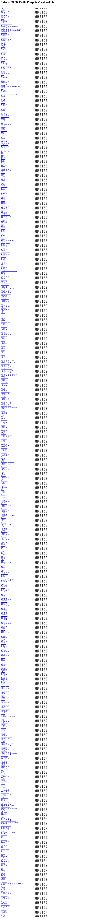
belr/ (2, 236)
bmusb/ (3, 555)
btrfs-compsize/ (6, 789)
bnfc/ (2, 560)
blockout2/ (4, 514)
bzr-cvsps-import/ (6, 893)
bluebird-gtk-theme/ (7, 527)
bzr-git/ (3, 899)
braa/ (2, 684)
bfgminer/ (4, 263)
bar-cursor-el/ (5, 90)
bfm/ (2, 264)
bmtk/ (2, 553)
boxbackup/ (4, 661)
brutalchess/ (5, 749)
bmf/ (2, 548)
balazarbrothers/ (6, 53)
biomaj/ (3, 395)
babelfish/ (4, 14)
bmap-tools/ (4, 547)
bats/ (2, 142)
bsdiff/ (3, 765)
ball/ (2, 58)
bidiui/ (3, 311)
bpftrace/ (4, 674)
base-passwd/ (5, 117)
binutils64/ (4, 378)
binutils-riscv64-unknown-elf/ (10, 374)
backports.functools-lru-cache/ (11, 29)
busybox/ (3, 857)
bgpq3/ (3, 273)
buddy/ (3, 803)
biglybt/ (3, 320)
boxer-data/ (4, 664)
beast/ (3, 211)
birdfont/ (4, 420)
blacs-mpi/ (4, 465)
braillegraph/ (5, 689)
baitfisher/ (4, 48)
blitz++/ (3, 497)
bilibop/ (3, 324)
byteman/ (3, 884)
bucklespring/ (5, 801)
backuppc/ (4, 38)
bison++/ (3, 426)
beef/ (2, 224)
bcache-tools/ (5, 169)
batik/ (3, 138)
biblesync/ (4, 295)
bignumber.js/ (5, 322)
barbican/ (4, 92)
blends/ (3, 483)
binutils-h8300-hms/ (7, 367)
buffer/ (3, 809)
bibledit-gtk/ (5, 291)
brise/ (3, 725)
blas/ (2, 473)
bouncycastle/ (5, 655)
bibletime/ (4, 296)
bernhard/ (4, 248)
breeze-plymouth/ (6, 706)
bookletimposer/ (6, 599)
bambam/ (3, 71)
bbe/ (2, 156)
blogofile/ (4, 519)
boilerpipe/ (4, 575)
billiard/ (4, 327)
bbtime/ (3, 166)
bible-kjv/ (4, 286)
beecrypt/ (4, 222)
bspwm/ (3, 775)
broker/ (3, 740)
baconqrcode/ (5, 42)
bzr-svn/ (3, 910)
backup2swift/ (5, 34)
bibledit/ (4, 287)
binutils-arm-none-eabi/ (8, 362)
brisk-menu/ (4, 726)
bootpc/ (3, 631)
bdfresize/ (4, 193)
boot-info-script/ (6, 623)
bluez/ (3, 538)
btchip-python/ (5, 781)
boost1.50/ (4, 608)
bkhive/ (3, 458)
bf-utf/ (3, 260)
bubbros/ (3, 799)
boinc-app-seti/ (6, 580)
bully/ (3, 836)
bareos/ (3, 100)
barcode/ (3, 96)
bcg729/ (3, 179)
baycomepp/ (4, 148)
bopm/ (2, 633)
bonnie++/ (4, 593)
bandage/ (3, 78)
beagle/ (3, 199)
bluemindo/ (4, 532)
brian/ (3, 714)
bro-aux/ (3, 733)
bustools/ (4, 856)
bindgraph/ (4, 343)
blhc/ (2, 490)
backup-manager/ (6, 31)
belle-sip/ (4, 235)
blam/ (2, 472)
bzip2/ (3, 889)
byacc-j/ (3, 877)
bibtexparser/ (5, 301)
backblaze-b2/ (5, 20)
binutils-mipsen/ (6, 371)
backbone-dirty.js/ (7, 22)
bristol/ (3, 728)
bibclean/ (4, 280)
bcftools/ (4, 178)
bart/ (2, 112)
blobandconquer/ (6, 505)
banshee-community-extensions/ (10, 86)
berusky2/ (4, 253)
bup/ (2, 847)
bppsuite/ (4, 679)
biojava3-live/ (5, 393)
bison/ (3, 425)
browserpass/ (5, 747)
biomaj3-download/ (6, 402)
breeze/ (3, 701)
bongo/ (3, 591)
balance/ (3, 49)
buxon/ (3, 863)
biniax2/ (3, 348)
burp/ (2, 851)
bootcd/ (3, 625)
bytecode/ (4, 882)
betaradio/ (4, 258)
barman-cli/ (4, 104)
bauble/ (3, 147)
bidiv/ (3, 313)
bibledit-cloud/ (6, 290)
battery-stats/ (5, 143)
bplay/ (3, 675)
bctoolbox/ (4, 187)
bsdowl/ (3, 767)
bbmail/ (3, 159)
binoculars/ (4, 353)
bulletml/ (4, 835)
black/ (3, 459)
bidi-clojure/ (5, 309)
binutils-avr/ (5, 364)
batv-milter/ (5, 146)
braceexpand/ (5, 686)
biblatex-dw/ (5, 285)
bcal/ (2, 171)
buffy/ (3, 810)
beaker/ (3, 201)
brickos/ (3, 715)
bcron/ (3, 184)
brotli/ (3, 742)
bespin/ (3, 255)
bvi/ (2, 866)
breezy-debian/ (5, 709)
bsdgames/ (4, 763)
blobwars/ (4, 509)
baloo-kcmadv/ (5, 63)
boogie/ (3, 595)
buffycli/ (4, 812)
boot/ (2, 622)
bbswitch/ (4, 165)
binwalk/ (3, 379)
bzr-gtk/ (3, 902)
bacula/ (3, 43)
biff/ (2, 315)
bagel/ (3, 47)
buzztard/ (4, 864)
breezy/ (3, 707)
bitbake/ (3, 431)
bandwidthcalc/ (5, 81)
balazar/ (3, 50)
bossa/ (3, 642)
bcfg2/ (3, 176)
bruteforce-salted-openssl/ (9, 753)
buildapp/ (4, 823)
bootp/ (3, 630)
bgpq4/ (3, 274)
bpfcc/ (3, 672)
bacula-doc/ (4, 44)
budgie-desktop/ (6, 804)
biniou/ (3, 350)
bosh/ (2, 640)
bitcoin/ (3, 432)
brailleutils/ (5, 691)
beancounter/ (5, 204)
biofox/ (3, 389)
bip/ (2, 416)
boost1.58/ (4, 613)
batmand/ (3, 140)
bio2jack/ (4, 385)
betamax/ (3, 257)
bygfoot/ (3, 878)
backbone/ (4, 21)
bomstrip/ (4, 590)
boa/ (2, 561)
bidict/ (3, 310)
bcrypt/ (3, 185)
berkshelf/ (4, 245)
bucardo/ (3, 800)
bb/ (2, 152)
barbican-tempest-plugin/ (9, 94)
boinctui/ (4, 581)
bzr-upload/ (4, 912)
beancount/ (4, 203)
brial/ (3, 712)
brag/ (2, 687)
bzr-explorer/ (5, 897)
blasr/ (3, 474)
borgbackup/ (4, 636)
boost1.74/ (4, 621)
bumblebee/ (4, 838)
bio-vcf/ (3, 384)
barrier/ (3, 108)
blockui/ (3, 516)
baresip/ (3, 101)
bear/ (2, 210)
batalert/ (4, 136)
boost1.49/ (4, 607)
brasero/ (3, 696)
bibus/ (3, 304)
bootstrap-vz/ (5, 632)
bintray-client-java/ (7, 360)
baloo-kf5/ (4, 64)
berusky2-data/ (5, 254)
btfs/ (2, 785)
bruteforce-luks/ (6, 752)
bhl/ (2, 277)
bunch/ (3, 842)
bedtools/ (4, 221)
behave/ (3, 229)
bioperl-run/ (5, 409)
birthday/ (4, 422)
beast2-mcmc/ (5, 213)
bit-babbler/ (5, 430)
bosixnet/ (4, 641)
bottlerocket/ (5, 651)
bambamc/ (3, 72)
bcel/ (2, 175)
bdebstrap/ (4, 190)
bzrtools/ (4, 915)
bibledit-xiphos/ (6, 292)
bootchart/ (4, 626)
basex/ (3, 120)
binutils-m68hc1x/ (6, 369)
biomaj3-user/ (5, 404)
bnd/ (2, 556)
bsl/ (2, 772)
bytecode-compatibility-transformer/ (12, 883)
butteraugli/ (5, 861)
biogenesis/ (4, 390)
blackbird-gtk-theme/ (7, 462)
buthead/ (3, 859)
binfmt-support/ (6, 344)
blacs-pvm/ (4, 467)
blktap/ (3, 500)
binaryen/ (4, 330)
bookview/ (4, 600)
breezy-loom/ (5, 710)
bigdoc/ (3, 318)
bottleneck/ (4, 650)
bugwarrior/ (4, 815)
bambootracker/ (5, 73)
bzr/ (2, 891)
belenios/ (4, 232)
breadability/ (5, 697)
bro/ (2, 731)
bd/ (2, 188)
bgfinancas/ (4, 267)
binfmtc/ (3, 346)
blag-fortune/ (5, 469)
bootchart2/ (4, 627)
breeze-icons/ (5, 705)
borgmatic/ (4, 637)
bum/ (2, 837)
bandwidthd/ (4, 82)
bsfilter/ (4, 768)
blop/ (2, 520)
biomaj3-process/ (6, 403)
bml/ (2, 549)
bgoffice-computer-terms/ (9, 271)
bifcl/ (3, 314)
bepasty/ (3, 241)
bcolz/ (3, 182)
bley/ (2, 488)
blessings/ (4, 487)
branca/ (3, 693)
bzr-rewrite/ (5, 906)
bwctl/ (3, 871)
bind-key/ (4, 336)
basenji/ (3, 119)
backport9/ (4, 28)
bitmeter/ (4, 439)
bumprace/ (4, 840)
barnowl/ (3, 105)
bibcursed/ (4, 281)
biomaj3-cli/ (5, 398)
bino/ (2, 352)
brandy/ (3, 695)
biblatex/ (4, 283)
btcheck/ (3, 780)
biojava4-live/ (5, 394)
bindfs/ (3, 342)
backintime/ (4, 25)
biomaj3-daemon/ (6, 400)
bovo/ (2, 656)
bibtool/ (3, 302)
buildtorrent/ (5, 829)
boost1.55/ (4, 612)
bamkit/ (3, 76)
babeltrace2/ (5, 16)
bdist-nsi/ (4, 196)
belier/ (3, 234)
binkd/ (3, 351)
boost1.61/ (4, 616)
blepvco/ (3, 485)
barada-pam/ (4, 91)
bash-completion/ (6, 124)
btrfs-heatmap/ (5, 790)
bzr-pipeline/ (5, 905)
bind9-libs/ (4, 338)
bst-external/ (5, 776)
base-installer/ (6, 115)
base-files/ (4, 114)
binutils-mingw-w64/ (7, 370)
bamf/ (2, 75)
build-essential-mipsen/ (8, 821)
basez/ (3, 122)
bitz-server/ (5, 454)
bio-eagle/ (4, 380)
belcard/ (3, 231)
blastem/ (3, 476)
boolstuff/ (4, 603)
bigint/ (3, 319)
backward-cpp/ (5, 40)
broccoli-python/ (6, 737)
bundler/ (3, 843)
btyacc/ (3, 796)
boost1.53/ (4, 609)
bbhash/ (3, 157)
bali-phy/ (4, 57)
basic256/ (4, 131)
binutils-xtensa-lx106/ (8, 375)
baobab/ (3, 87)
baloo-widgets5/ (6, 67)
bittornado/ (4, 449)
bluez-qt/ (4, 541)
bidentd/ (3, 308)
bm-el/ (3, 543)
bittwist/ (4, 451)
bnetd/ (3, 558)
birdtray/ (4, 421)
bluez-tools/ (5, 542)
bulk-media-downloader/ (8, 832)
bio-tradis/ (4, 383)
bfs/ (2, 266)
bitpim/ (3, 441)
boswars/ (3, 644)
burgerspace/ (5, 849)
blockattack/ (5, 510)
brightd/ (3, 720)
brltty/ (3, 730)
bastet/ (3, 134)
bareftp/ (3, 99)
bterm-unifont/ (5, 782)
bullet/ (3, 833)
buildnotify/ (5, 827)
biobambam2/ (4, 386)
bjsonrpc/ (4, 455)
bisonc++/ (4, 427)
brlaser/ (3, 729)
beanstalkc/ (4, 207)
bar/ (2, 89)
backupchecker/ (5, 35)
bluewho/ (3, 537)
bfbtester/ (4, 262)
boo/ (2, 594)
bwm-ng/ (3, 874)
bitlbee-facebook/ (6, 435)
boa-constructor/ (6, 562)
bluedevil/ (4, 528)
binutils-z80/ (5, 376)
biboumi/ (3, 297)
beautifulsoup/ (5, 215)
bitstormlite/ (5, 445)
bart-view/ (4, 113)
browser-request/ (6, 745)
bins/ (2, 357)
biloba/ (3, 328)
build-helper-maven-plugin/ (9, 822)
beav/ (2, 217)
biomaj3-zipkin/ (6, 406)
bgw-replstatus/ (6, 276)
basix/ (3, 132)
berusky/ (3, 250)
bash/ (2, 123)
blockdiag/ (4, 511)
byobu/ (3, 879)
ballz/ (3, 61)
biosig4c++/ (4, 412)
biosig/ (3, 411)
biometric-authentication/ (9, 407)
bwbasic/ (3, 870)
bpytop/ (3, 682)
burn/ (2, 850)
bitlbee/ (3, 434)
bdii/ (2, 194)
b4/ (2, 8)
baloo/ (3, 62)
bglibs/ (3, 268)
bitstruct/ (4, 448)
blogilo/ (3, 518)
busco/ (3, 854)
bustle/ (3, 855)
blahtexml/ (4, 471)
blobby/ (3, 506)
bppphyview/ (4, 678)
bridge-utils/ (5, 717)
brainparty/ (4, 692)
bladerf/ (3, 468)
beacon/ (3, 197)
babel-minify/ (5, 11)
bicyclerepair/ (5, 306)
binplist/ (4, 356)
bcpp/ (2, 183)
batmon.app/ (4, 141)
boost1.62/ (4, 617)
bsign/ (3, 771)
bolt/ (2, 584)
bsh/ (2, 770)
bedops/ (3, 220)
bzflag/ (3, 888)
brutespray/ (4, 756)
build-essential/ (6, 819)
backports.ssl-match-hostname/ (10, 30)
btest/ (3, 784)
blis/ (2, 493)
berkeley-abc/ (5, 243)
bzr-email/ (4, 896)
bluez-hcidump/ (5, 539)
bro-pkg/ (3, 734)
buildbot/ (4, 824)
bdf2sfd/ (3, 192)
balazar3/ (4, 52)
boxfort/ (3, 667)
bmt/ (2, 552)
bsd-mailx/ (4, 762)
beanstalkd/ (4, 208)
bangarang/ (4, 84)
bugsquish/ (4, 814)
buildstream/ (5, 828)
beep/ (2, 225)
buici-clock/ (5, 818)
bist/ (2, 429)
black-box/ (4, 460)
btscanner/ (4, 795)
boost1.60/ (4, 614)
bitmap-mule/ (5, 437)
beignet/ (3, 230)
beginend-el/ (5, 227)
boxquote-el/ (5, 668)
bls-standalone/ (6, 524)
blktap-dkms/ (5, 501)
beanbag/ (3, 202)
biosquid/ (4, 413)
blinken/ (3, 491)
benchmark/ (4, 239)
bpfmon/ (3, 673)
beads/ (3, 198)
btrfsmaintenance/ (6, 794)
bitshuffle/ (4, 444)
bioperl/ (3, 408)
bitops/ (3, 440)
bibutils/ (4, 305)
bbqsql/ (3, 162)
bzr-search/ (4, 907)
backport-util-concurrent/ (9, 26)
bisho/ (3, 423)
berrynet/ (4, 249)
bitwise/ (3, 453)
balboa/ (3, 54)
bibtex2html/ (5, 299)
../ (2, 7)
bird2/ (3, 418)
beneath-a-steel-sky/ (7, 240)
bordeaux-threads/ (6, 635)
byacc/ (3, 875)
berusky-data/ (5, 252)
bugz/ (2, 817)
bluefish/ (4, 529)
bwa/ (2, 868)
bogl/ (2, 571)
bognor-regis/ (5, 572)
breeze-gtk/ (4, 703)
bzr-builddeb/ (5, 892)
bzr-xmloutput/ (5, 914)
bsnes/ (3, 773)
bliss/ (3, 495)
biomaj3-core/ (5, 399)
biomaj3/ (3, 397)
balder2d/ (4, 56)
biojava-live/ (5, 392)
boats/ (3, 563)
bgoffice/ (4, 269)
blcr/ (2, 478)
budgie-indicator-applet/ (9, 808)
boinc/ (3, 576)
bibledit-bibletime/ (7, 288)
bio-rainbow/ (5, 381)
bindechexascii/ (6, 339)
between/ (3, 259)
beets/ (3, 226)
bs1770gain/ (4, 757)
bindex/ (3, 341)
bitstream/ (4, 446)
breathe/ (3, 698)
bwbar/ (3, 869)
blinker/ (3, 492)
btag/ (2, 777)
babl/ (2, 19)
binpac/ (3, 355)
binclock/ (4, 333)
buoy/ (2, 846)
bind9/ (3, 337)
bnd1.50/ (3, 557)
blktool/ (3, 502)
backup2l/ (4, 33)
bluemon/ (3, 533)
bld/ (2, 479)
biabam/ (3, 278)
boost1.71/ (4, 619)
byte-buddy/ (4, 880)
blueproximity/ (5, 534)
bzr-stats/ (4, 908)
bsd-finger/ (4, 761)
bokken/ (3, 583)
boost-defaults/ (6, 605)
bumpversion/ (5, 841)
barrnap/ (3, 109)
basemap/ (3, 118)
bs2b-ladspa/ (5, 758)
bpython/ (3, 681)
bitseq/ (3, 443)
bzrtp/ (3, 916)
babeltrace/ (4, 15)
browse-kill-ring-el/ (7, 743)
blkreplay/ (4, 499)
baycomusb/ (4, 150)
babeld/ (3, 12)
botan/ (3, 645)
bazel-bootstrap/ (6, 151)
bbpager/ (3, 161)
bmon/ (2, 551)
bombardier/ (4, 586)
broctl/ (3, 739)
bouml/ (3, 653)
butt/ (2, 860)
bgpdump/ (3, 272)
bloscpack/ (4, 521)
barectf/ (3, 98)
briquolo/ (4, 724)
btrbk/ (3, 787)
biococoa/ (4, 388)
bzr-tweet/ (4, 911)
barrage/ (3, 106)
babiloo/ (3, 17)
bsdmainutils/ (5, 766)
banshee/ (3, 85)
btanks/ (3, 779)
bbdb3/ (3, 155)
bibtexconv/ (4, 300)
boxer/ (3, 663)
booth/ (3, 628)
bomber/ (3, 588)
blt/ (2, 525)
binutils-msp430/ (6, 372)
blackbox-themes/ (6, 464)
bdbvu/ (3, 189)
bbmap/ (3, 160)
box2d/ (3, 660)
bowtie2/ (3, 659)
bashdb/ (3, 128)
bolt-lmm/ (4, 585)
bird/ (2, 417)
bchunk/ (3, 180)
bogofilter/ (4, 574)
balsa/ (3, 68)
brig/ (2, 719)
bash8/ (3, 126)
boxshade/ (4, 669)
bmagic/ (3, 544)
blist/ (3, 496)
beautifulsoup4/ (6, 216)
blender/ (3, 482)
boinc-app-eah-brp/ (7, 577)
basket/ (3, 133)
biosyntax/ (4, 414)
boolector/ (4, 602)
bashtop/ (3, 129)
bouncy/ (3, 654)
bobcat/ (3, 565)
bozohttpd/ (4, 670)
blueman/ (3, 530)
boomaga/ (3, 604)
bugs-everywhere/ (6, 813)
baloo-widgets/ (5, 66)
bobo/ (2, 566)
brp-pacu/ (4, 748)
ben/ (2, 238)
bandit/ (3, 80)
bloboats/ (4, 507)
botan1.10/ (4, 646)
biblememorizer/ (6, 294)
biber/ (3, 282)
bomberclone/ (5, 589)
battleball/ (4, 145)
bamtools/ (4, 77)
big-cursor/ (4, 316)
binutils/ (4, 361)
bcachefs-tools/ (6, 170)
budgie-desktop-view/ (7, 805)
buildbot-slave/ (6, 826)
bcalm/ (3, 173)
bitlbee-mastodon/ (6, 436)
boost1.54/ (4, 611)
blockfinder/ (5, 513)
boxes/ (3, 665)
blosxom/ (3, 523)
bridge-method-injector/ (8, 716)
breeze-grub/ (5, 702)
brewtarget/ (4, 711)
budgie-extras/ (5, 807)
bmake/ (3, 546)
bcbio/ (3, 174)
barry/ (3, 110)
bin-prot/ (4, 329)
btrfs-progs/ (5, 791)
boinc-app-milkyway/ (7, 579)
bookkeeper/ (4, 598)
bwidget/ (3, 873)
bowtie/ (3, 658)
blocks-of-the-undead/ (8, 515)
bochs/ (3, 569)
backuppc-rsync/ (6, 39)
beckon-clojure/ (6, 218)
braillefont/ (5, 688)
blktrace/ (4, 504)
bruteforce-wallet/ (7, 754)
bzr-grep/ (4, 901)
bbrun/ (3, 164)
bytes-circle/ (5, 885)
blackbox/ (4, 463)
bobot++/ (3, 567)
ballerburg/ (4, 59)
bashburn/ (4, 127)
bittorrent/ (4, 450)
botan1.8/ (4, 647)
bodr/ (2, 570)
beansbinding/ (5, 206)
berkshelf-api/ (5, 246)
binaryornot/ (5, 332)
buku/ (2, 831)
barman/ (3, 103)
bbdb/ (2, 154)
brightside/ (4, 723)
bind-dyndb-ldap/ (6, 334)
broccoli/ (4, 735)
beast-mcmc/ (4, 212)
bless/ (3, 486)
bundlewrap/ (4, 845)
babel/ (3, 10)
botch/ (3, 649)
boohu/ (3, 597)
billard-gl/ (4, 325)
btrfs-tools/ (5, 793)
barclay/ (3, 95)
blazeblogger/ (5, 477)
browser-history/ (6, 744)
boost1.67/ (4, 618)
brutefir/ (4, 751)
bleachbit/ (4, 481)
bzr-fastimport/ (6, 898)
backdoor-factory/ (6, 24)
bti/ (2, 786)
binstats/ (4, 358)
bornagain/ (4, 639)
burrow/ (3, 852)
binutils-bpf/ (5, 365)
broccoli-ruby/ (5, 738)
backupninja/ (5, 36)
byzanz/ (3, 887)
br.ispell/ (4, 683)
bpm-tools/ (4, 677)
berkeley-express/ (6, 244)
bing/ (2, 347)
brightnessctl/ (5, 721)
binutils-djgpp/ (6, 366)
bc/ (2, 168)
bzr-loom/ (4, 903)
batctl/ (3, 137)
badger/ (3, 45)
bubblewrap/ (4, 798)
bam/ (2, 70)
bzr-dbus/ (4, 894)
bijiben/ (3, 323)
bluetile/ (4, 535)
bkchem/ (3, 457)
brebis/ (3, 700)
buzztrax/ (4, 865)
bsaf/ (2, 759)
